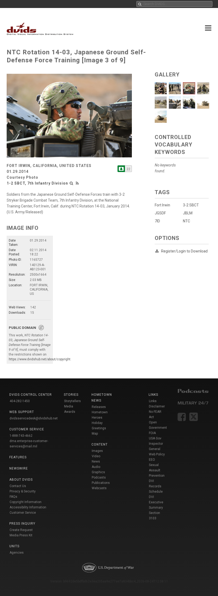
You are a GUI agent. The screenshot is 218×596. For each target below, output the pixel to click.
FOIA (152, 433)
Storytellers (72, 401)
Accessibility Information (28, 507)
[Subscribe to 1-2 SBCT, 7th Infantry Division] (121, 168)
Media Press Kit (21, 535)
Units (14, 546)
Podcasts (99, 477)
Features (18, 457)
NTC (186, 221)
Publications (101, 483)
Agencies (17, 552)
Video (96, 456)
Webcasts (99, 488)
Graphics (98, 472)
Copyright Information (25, 502)
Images (97, 451)
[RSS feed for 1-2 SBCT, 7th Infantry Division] (77, 183)
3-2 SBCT (191, 205)
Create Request (21, 530)
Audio (96, 467)
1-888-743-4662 (21, 436)
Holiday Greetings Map (99, 428)
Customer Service (23, 513)
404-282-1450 (20, 401)
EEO (152, 460)
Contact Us (18, 486)
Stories (71, 395)
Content (99, 444)
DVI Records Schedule (156, 486)
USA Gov (155, 438)
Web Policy (157, 454)
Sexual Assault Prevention (157, 470)
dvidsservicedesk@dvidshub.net (34, 418)
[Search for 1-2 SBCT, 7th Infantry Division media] (71, 183)
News (96, 461)
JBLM (187, 213)
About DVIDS (21, 479)
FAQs (13, 497)
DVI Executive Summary (156, 502)
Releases (99, 407)
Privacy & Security (23, 491)
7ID (157, 221)
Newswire (18, 468)
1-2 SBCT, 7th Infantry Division (37, 183)
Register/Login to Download (184, 251)
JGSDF (160, 213)
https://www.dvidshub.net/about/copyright (39, 359)
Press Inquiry (22, 523)
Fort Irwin (162, 205)
